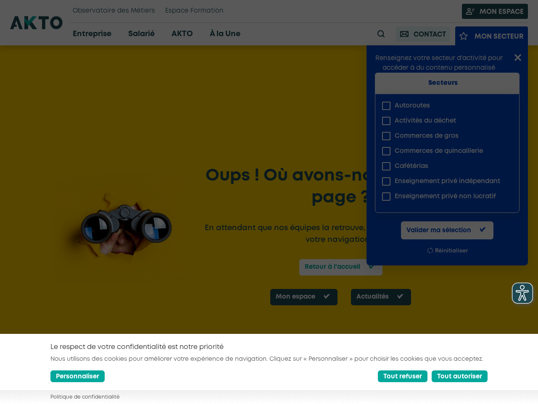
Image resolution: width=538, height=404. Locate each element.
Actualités (372, 297)
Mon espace (295, 297)
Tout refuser (402, 377)
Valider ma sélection (438, 230)
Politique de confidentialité (85, 397)
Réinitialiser (451, 251)
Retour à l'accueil (332, 267)
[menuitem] (443, 105)
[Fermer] (518, 58)
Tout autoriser (459, 377)
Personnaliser (77, 377)
